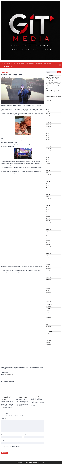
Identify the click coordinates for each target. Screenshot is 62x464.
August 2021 (48, 231)
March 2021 (48, 240)
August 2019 (48, 281)
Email (25, 434)
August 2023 (48, 181)
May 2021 (47, 235)
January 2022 (48, 220)
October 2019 (48, 277)
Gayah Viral (47, 63)
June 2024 (47, 159)
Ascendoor (33, 462)
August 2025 (48, 128)
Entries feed (48, 324)
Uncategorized (48, 317)
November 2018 (48, 299)
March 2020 (48, 266)
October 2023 (48, 176)
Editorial (3, 77)
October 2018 (48, 301)
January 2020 (48, 270)
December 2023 (48, 172)
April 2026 (48, 111)
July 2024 (47, 157)
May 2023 (47, 187)
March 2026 (48, 113)
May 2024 (47, 161)
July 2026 (47, 104)
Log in (47, 322)
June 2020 (47, 259)
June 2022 (47, 209)
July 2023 (47, 183)
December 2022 (48, 196)
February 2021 (48, 242)
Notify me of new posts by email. (9, 449)
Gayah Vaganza (11, 63)
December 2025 (48, 120)
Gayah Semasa (20, 63)
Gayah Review (30, 63)
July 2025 (47, 131)
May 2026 (47, 109)
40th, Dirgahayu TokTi (37, 396)
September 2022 (48, 203)
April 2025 (48, 137)
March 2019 (48, 290)
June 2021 (47, 233)
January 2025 (48, 144)
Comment (3, 418)
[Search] (60, 65)
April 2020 (48, 264)
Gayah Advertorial (7, 66)
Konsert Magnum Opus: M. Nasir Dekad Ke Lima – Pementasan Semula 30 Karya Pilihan (53, 91)
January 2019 (48, 294)
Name (2, 434)
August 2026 (48, 102)
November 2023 (48, 174)
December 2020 (48, 246)
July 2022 (47, 207)
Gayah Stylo (39, 63)
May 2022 (47, 211)
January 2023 (48, 194)
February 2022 (48, 218)
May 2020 (47, 262)
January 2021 (48, 244)
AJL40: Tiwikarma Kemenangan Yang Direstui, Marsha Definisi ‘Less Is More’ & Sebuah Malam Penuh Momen (53, 96)
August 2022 (48, 205)
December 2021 (48, 222)
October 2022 (48, 200)
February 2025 (48, 141)
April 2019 (48, 288)
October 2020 (48, 251)
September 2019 (48, 279)
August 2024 (48, 155)
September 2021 (48, 229)
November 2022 (48, 198)
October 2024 (48, 150)
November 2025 (48, 122)
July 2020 (47, 257)
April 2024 (48, 163)
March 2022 (48, 216)
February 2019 (48, 292)
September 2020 (48, 253)
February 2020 (48, 268)
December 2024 (48, 146)
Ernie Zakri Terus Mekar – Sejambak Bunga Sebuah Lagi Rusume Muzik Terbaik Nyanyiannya (52, 79)
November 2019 (48, 275)
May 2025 (47, 135)
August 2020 (48, 255)
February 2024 (48, 168)
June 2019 (47, 286)
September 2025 (48, 126)
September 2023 (48, 179)
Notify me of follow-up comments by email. (11, 446)
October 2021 (48, 227)
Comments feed (48, 326)
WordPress (43, 462)
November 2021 (48, 224)
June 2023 (47, 185)
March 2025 (48, 139)
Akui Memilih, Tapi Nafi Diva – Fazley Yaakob (22, 396)
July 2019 (47, 283)
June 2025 (47, 133)
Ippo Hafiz (6, 374)
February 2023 (48, 192)
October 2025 (48, 124)
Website (2, 440)
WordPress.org (48, 328)
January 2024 (48, 170)
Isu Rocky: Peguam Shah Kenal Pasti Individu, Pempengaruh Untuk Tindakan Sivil (53, 87)
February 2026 (48, 115)
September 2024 (48, 152)
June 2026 (47, 107)
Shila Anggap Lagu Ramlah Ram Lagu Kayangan (6, 397)
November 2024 (48, 148)
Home (3, 63)
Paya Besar (11, 374)
